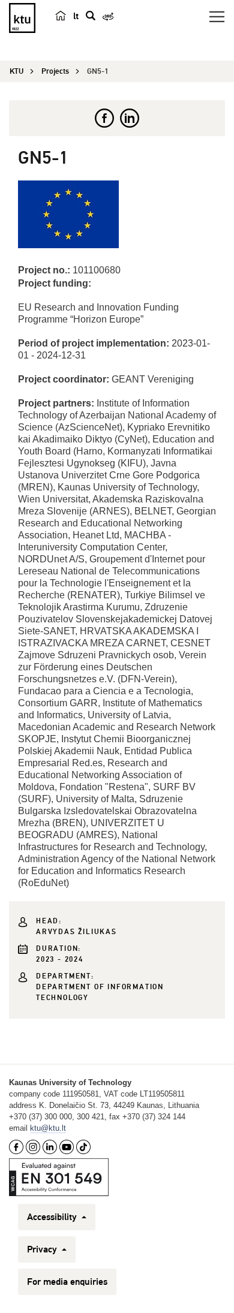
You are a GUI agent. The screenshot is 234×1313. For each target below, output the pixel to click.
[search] (90, 15)
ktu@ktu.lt (48, 1128)
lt (76, 16)
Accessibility (53, 1217)
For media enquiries (67, 1282)
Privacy (43, 1249)
